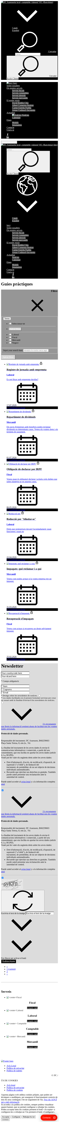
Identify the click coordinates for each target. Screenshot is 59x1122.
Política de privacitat (15, 1068)
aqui (3, 784)
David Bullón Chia (20, 103)
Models (15, 122)
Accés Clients (13, 78)
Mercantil (16, 340)
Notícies (25, 115)
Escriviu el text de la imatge (13, 913)
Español (15, 30)
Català (15, 28)
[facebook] (8, 135)
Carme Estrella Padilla (21, 108)
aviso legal (25, 781)
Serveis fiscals (18, 90)
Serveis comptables (20, 93)
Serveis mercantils (20, 98)
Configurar (16, 1117)
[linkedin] (8, 137)
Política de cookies (15, 1090)
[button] (27, 25)
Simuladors (17, 125)
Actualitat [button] (11, 113)
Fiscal (14, 337)
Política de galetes (14, 1071)
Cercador (11, 54)
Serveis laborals (19, 95)
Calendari (16, 117)
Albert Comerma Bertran (23, 105)
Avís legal (11, 1085)
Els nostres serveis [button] (14, 88)
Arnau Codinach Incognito (23, 110)
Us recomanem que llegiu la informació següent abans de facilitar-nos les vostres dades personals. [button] (29, 726)
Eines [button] (9, 120)
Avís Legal (11, 1066)
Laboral (15, 334)
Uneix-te (10, 130)
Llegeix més (32, 1008)
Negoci (15, 343)
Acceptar (5, 1117)
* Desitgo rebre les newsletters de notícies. (19, 695)
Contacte (10, 127)
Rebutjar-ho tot (29, 1117)
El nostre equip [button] (13, 100)
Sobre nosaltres (13, 85)
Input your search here (13, 350)
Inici (15, 83)
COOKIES (5, 1119)
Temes (7, 319)
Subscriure (8, 961)
